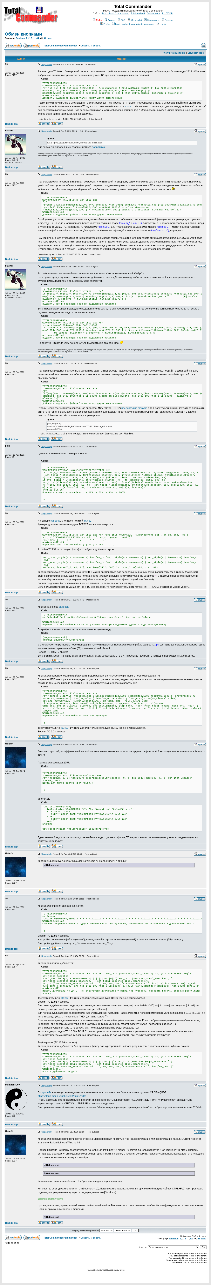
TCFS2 (87, 520)
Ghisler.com (153, 13)
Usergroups (153, 20)
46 (45, 38)
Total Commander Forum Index (60, 45)
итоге (128, 106)
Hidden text (52, 865)
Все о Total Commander (115, 13)
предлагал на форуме (134, 408)
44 (37, 38)
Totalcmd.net (138, 13)
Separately (46, 64)
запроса (55, 520)
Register (169, 20)
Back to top (11, 124)
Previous (20, 38)
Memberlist (136, 20)
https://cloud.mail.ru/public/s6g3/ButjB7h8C (62, 1096)
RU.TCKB (167, 13)
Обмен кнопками (23, 34)
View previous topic (174, 53)
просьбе (47, 1092)
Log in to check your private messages (134, 24)
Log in (163, 24)
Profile (106, 24)
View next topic (196, 53)
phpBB (99, 1270)
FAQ (123, 20)
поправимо (98, 147)
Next (50, 38)
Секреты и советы (91, 45)
